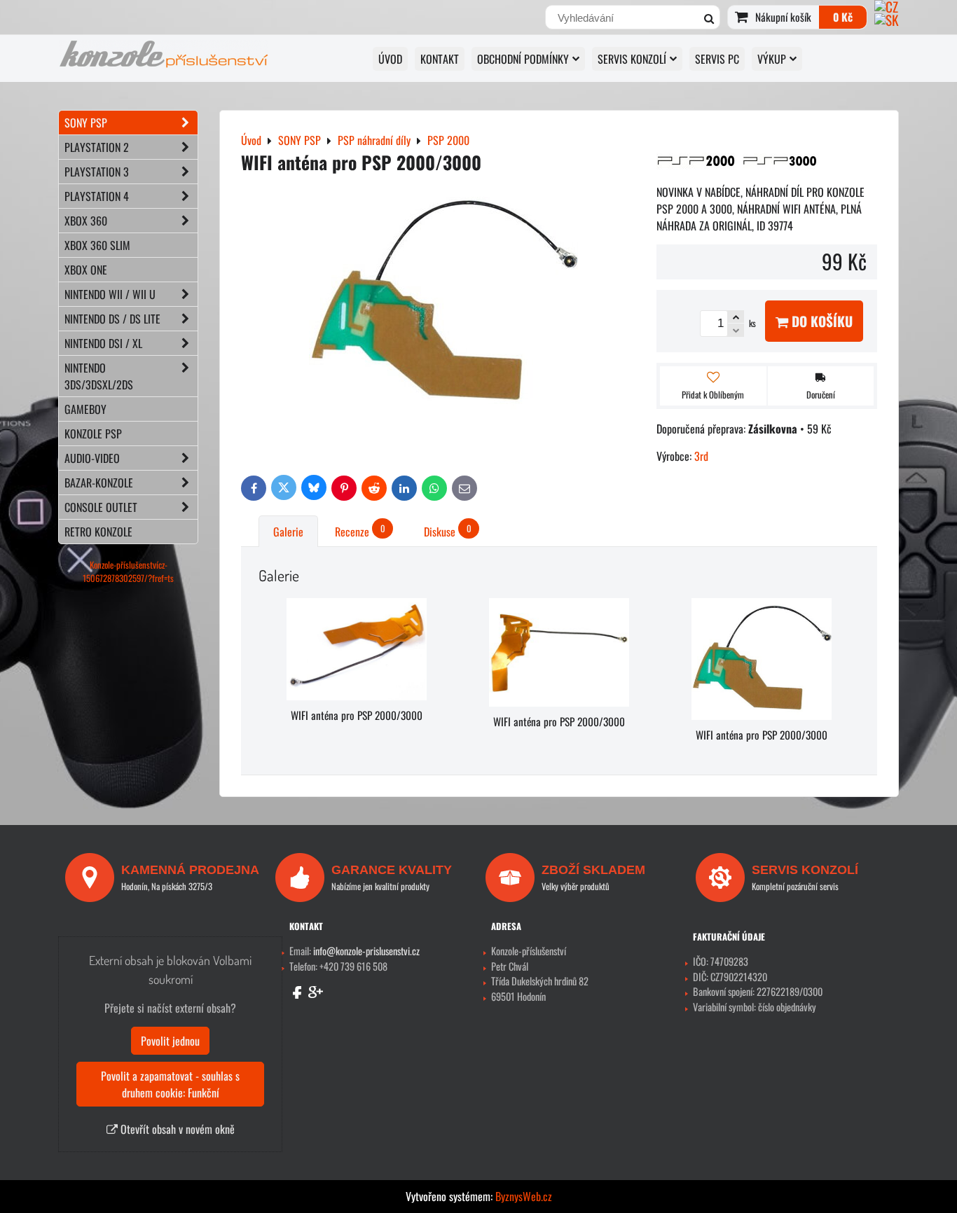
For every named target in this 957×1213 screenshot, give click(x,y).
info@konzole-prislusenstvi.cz (366, 950)
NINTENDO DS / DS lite (112, 318)
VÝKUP (771, 58)
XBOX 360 (85, 220)
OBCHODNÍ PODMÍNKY (523, 58)
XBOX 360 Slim (97, 245)
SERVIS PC (717, 58)
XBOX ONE (85, 269)
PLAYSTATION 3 (96, 171)
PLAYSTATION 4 (96, 196)
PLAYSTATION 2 (96, 147)
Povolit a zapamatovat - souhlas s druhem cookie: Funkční (170, 1084)
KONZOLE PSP (93, 433)
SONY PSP (85, 122)
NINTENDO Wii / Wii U (110, 294)
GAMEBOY (85, 409)
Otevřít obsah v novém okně (176, 1129)
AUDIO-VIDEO (92, 458)
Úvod (390, 58)
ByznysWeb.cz (523, 1196)
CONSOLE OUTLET (100, 507)
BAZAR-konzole (98, 482)
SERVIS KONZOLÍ (632, 58)
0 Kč (843, 17)
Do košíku (820, 321)
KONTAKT (439, 58)
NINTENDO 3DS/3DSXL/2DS (98, 376)
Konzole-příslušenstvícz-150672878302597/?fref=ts (128, 571)
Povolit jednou (170, 1040)
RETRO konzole (98, 531)
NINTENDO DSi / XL (103, 343)
